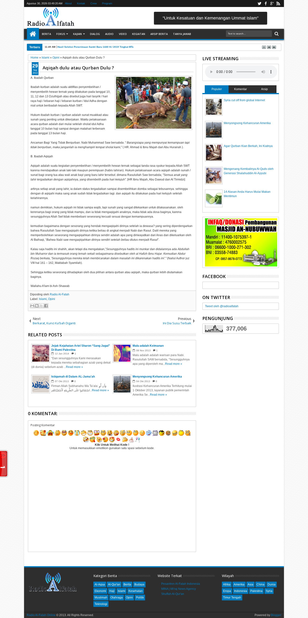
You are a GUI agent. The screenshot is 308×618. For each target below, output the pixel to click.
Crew (93, 3)
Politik (140, 597)
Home (33, 34)
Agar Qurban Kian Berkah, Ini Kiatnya (248, 146)
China (260, 584)
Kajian (77, 34)
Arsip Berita (159, 34)
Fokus (60, 34)
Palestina (256, 591)
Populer (217, 89)
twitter (259, 3)
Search (276, 33)
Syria (269, 591)
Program (107, 3)
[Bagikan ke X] (41, 305)
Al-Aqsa (100, 584)
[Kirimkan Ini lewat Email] (32, 305)
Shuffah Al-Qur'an (172, 594)
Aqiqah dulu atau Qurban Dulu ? (78, 68)
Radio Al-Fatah (59, 294)
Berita (46, 34)
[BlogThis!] (36, 305)
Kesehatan (135, 591)
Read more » (74, 367)
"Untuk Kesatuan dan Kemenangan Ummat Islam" (210, 18)
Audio (109, 34)
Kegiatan (138, 34)
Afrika (227, 584)
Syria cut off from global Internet (244, 100)
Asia (250, 584)
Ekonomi (100, 591)
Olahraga (116, 597)
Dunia (272, 584)
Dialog (95, 34)
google (272, 3)
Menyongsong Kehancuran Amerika (247, 123)
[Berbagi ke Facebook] (46, 305)
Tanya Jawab (182, 34)
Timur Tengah (232, 597)
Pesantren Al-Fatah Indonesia (180, 583)
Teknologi (101, 604)
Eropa (227, 591)
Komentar (240, 89)
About (68, 3)
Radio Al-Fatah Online (41, 615)
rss (278, 3)
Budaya (139, 584)
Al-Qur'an (114, 584)
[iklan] (241, 265)
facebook (266, 3)
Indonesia (240, 591)
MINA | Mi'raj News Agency (178, 589)
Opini (51, 299)
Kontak (81, 3)
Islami (43, 299)
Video (123, 34)
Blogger (276, 615)
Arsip (264, 89)
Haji (112, 591)
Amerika (239, 584)
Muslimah (101, 597)
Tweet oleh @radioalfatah (221, 306)
